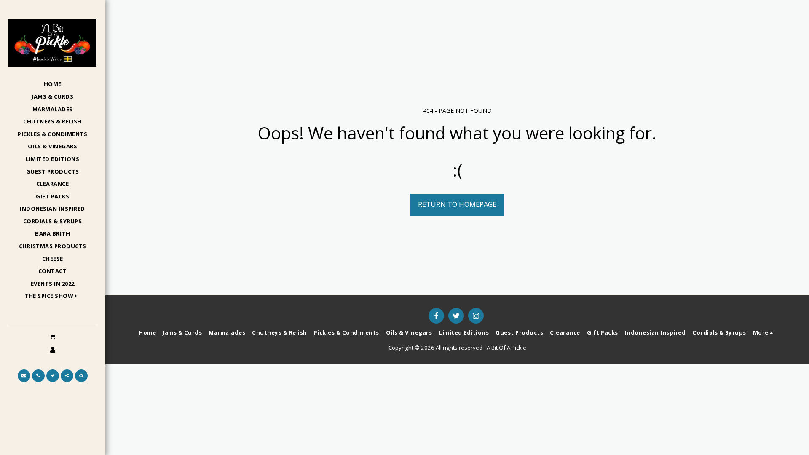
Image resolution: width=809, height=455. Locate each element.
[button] (52, 296)
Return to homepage (457, 204)
